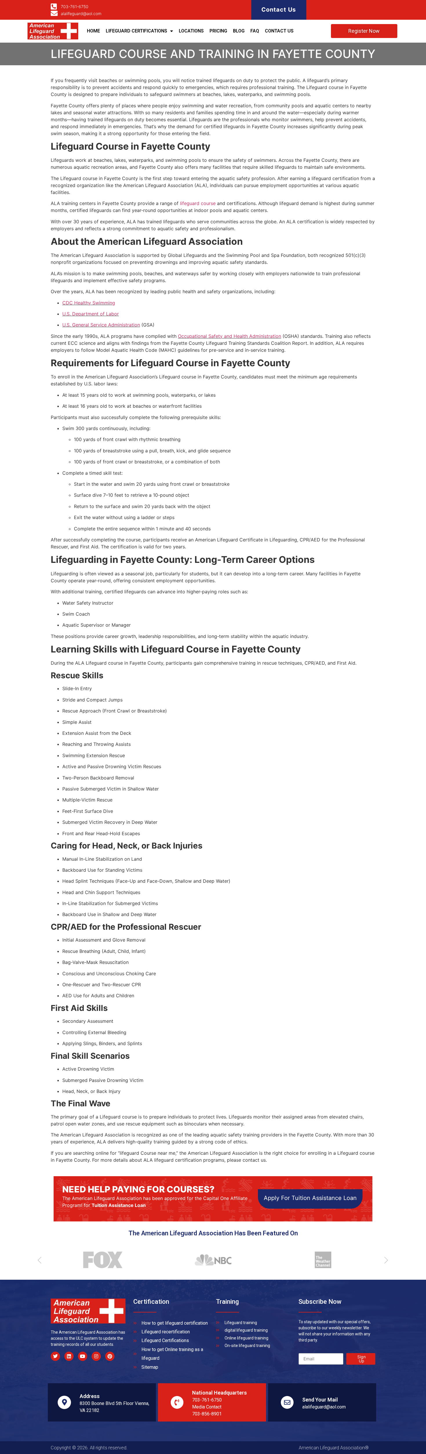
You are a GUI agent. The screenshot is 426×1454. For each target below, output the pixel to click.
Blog (239, 31)
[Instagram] (96, 1356)
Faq (254, 31)
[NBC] (210, 1260)
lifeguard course (198, 203)
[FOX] (100, 1260)
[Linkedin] (69, 1356)
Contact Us (278, 9)
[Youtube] (82, 1356)
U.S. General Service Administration (101, 325)
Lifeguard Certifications (136, 31)
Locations (191, 31)
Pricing (218, 31)
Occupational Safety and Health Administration (229, 336)
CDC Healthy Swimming (88, 303)
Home (93, 31)
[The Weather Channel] (320, 1260)
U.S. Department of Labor (90, 314)
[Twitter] (55, 1356)
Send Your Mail (320, 1400)
